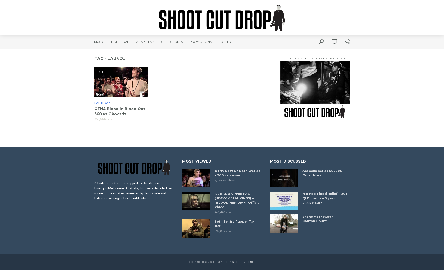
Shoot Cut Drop (243, 262)
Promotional (201, 41)
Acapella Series (149, 41)
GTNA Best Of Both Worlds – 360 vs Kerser (237, 173)
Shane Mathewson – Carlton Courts (319, 219)
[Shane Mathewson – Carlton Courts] (284, 223)
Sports (176, 41)
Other (225, 41)
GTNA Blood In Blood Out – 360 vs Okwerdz (121, 111)
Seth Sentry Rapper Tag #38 (235, 224)
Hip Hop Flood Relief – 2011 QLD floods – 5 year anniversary (325, 198)
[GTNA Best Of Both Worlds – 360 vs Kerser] (196, 178)
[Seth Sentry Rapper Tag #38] (196, 228)
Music (99, 41)
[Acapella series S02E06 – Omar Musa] (284, 178)
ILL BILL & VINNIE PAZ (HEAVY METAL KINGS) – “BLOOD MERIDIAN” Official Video (237, 200)
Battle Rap (120, 41)
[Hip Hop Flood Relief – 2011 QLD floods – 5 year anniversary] (284, 201)
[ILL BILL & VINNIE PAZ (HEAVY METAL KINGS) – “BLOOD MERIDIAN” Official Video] (196, 201)
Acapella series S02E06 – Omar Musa (323, 173)
